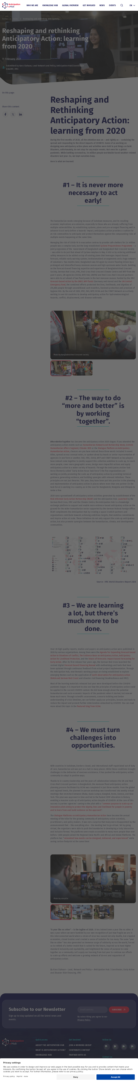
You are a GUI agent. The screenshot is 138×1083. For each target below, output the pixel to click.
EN (131, 5)
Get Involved (89, 5)
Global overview (70, 5)
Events (112, 5)
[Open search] (121, 5)
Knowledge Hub (50, 5)
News (102, 5)
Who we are (32, 5)
